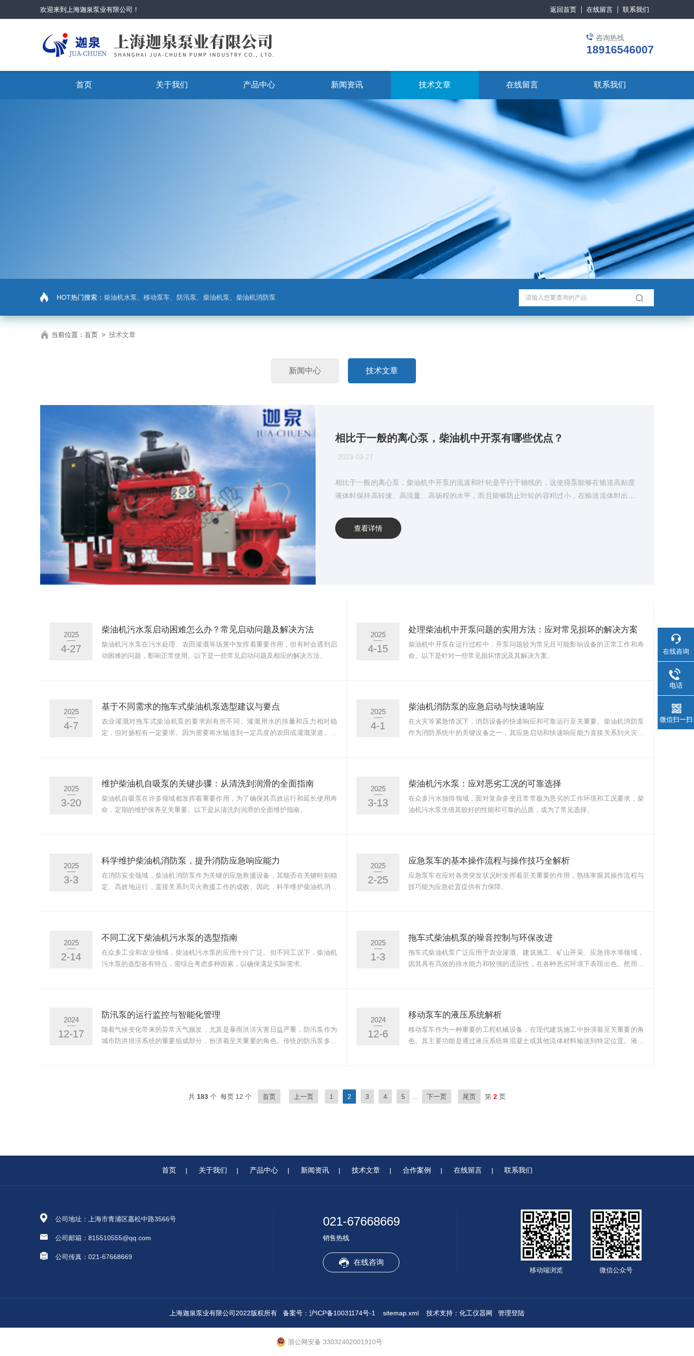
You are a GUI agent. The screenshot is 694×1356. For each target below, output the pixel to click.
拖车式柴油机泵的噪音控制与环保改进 (480, 937)
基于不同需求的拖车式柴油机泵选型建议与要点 (191, 706)
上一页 (303, 1096)
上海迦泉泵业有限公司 (100, 9)
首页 (84, 84)
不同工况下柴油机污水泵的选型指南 (169, 937)
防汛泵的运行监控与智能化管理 (161, 1014)
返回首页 (563, 9)
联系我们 (636, 9)
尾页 (469, 1096)
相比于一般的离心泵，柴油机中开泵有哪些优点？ (449, 438)
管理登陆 (511, 1313)
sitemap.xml (401, 1313)
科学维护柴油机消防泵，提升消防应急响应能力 (191, 860)
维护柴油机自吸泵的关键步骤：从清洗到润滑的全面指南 (208, 783)
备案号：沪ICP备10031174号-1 (329, 1313)
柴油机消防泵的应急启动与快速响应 (476, 706)
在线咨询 (369, 1262)
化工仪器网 (475, 1313)
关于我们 (172, 84)
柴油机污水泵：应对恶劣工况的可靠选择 (484, 783)
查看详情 (368, 528)
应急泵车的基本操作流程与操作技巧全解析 (489, 860)
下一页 (437, 1096)
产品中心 (259, 84)
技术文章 (435, 84)
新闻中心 (305, 370)
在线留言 (599, 9)
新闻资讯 (347, 84)
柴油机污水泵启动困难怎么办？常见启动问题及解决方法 (208, 629)
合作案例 (417, 1170)
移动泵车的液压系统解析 (455, 1014)
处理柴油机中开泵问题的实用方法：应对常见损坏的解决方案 (523, 629)
